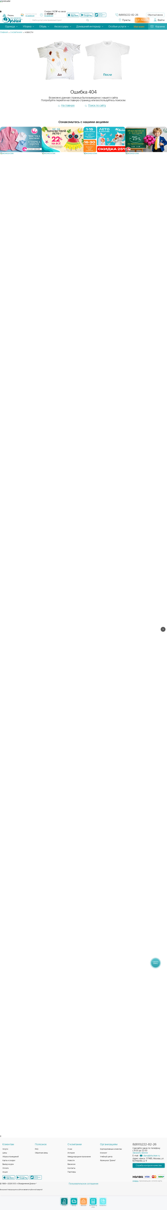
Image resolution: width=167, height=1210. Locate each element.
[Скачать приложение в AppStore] (8, 1177)
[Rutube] (103, 21)
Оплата (5, 1168)
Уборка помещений (10, 1157)
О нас (70, 1149)
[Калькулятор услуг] (93, 1201)
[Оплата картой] (138, 1177)
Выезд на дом (8, 1164)
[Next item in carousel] (163, 629)
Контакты (71, 1168)
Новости (71, 1160)
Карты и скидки (8, 1160)
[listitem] (21, 141)
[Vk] (94, 21)
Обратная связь (41, 1153)
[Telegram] (108, 21)
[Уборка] (64, 1201)
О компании (16, 32)
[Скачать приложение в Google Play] (22, 1177)
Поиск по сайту (97, 105)
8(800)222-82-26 (128, 15)
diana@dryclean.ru (151, 1156)
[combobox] (11, 15)
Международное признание (79, 1157)
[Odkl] (98, 21)
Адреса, (136, 1181)
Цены (4, 1153)
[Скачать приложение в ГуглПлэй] (86, 15)
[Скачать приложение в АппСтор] (73, 15)
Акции (5, 1172)
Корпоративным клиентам (111, 1149)
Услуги (5, 1149)
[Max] (112, 21)
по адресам (29, 16)
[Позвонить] (103, 1201)
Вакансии (71, 1164)
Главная (4, 32)
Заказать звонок (140, 1153)
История (71, 1153)
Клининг (103, 1153)
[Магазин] (83, 1201)
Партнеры (72, 1172)
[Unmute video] (83, 6)
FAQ (36, 1149)
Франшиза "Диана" (108, 1160)
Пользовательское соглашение (83, 1184)
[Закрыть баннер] (0, 12)
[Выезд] (74, 1201)
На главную (68, 105)
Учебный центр (106, 1157)
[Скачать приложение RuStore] (100, 15)
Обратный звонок (155, 15)
